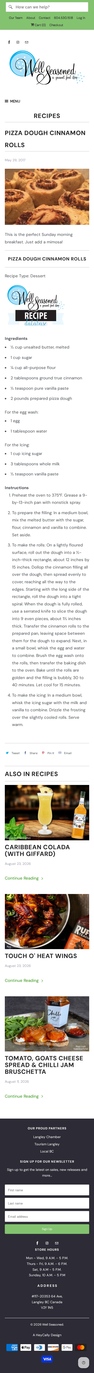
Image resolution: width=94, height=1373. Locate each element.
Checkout (56, 25)
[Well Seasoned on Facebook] (9, 42)
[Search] (10, 7)
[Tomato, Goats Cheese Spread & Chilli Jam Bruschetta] (47, 1024)
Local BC (47, 1151)
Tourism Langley (47, 1144)
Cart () (40, 25)
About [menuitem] (30, 18)
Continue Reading (22, 878)
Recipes (47, 116)
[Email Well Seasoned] (26, 42)
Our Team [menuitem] (16, 18)
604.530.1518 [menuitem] (63, 18)
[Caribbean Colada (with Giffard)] (47, 812)
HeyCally (43, 1335)
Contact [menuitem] (44, 18)
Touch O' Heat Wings (41, 956)
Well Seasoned (52, 1324)
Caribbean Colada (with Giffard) (37, 850)
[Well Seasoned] (47, 69)
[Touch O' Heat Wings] (47, 921)
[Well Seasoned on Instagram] (18, 42)
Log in (81, 18)
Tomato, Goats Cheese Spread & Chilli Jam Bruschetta (44, 1065)
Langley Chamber (47, 1137)
